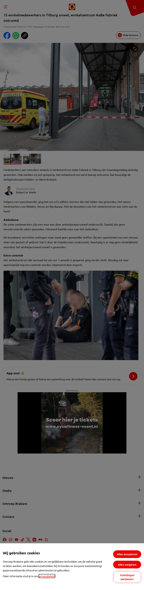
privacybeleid (47, 576)
